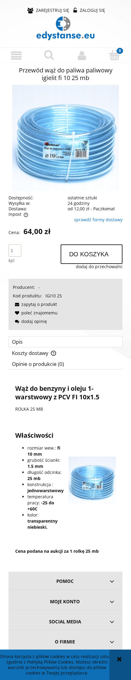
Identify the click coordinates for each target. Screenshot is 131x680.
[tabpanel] (65, 468)
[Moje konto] (82, 55)
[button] (16, 55)
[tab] (65, 341)
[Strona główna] (65, 28)
